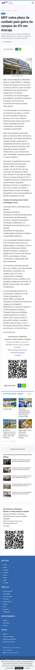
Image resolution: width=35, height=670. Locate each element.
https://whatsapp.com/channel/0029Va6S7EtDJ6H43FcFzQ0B (17, 352)
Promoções (6, 623)
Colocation (6, 599)
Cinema (5, 625)
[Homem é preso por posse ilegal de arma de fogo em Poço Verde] (7, 494)
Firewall (5, 604)
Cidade (3, 13)
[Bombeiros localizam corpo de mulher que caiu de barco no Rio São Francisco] (9, 423)
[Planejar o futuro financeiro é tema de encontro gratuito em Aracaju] (7, 462)
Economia (5, 572)
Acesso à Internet (7, 591)
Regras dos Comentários (9, 639)
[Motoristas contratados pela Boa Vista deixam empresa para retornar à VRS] (25, 402)
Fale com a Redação (8, 636)
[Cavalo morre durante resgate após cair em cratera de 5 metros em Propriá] (7, 470)
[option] (17, 478)
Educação (21, 420)
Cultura (5, 567)
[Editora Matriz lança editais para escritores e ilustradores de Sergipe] (25, 423)
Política (5, 577)
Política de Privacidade (9, 641)
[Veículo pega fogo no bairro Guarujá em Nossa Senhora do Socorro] (7, 486)
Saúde (4, 580)
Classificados (6, 612)
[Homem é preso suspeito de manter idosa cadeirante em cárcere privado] (7, 478)
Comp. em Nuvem (7, 596)
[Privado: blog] (9, 402)
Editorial (5, 634)
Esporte (5, 575)
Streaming (5, 609)
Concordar (19, 668)
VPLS (4, 606)
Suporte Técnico (7, 601)
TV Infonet (5, 582)
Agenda (5, 620)
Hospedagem (6, 594)
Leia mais (27, 668)
